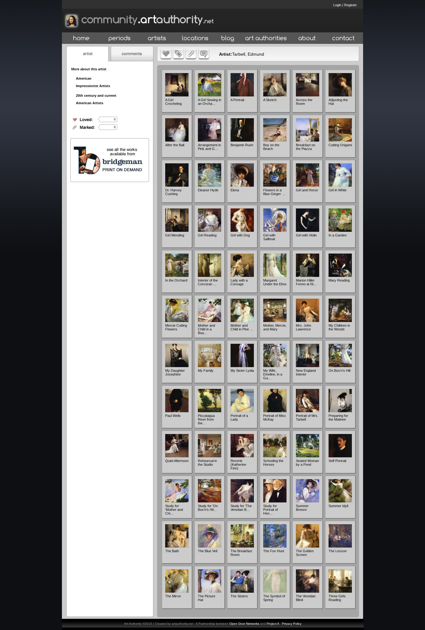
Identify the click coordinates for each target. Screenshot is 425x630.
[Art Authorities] (266, 38)
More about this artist (88, 69)
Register (350, 5)
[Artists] (157, 38)
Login (337, 5)
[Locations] (195, 38)
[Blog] (228, 38)
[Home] (81, 38)
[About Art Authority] (307, 38)
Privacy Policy (291, 623)
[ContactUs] (343, 38)
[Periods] (119, 38)
